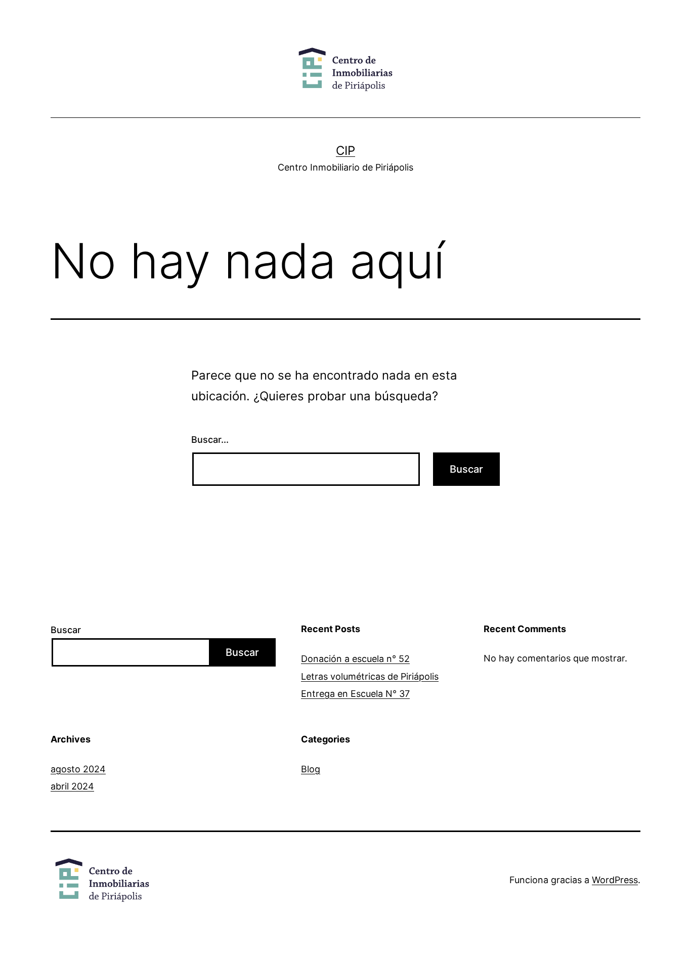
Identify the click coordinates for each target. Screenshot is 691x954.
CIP (345, 150)
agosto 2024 (78, 769)
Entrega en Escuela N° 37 (355, 693)
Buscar (66, 630)
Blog (310, 769)
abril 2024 (72, 786)
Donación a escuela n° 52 (355, 658)
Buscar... (210, 439)
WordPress (615, 880)
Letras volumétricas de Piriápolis (370, 676)
